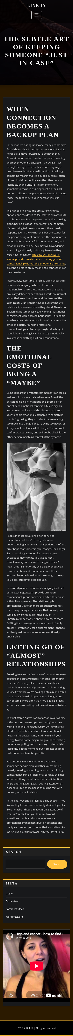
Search (13, 852)
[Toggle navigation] (36, 15)
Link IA (36, 5)
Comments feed (15, 909)
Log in (9, 893)
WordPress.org (14, 916)
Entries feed (12, 901)
